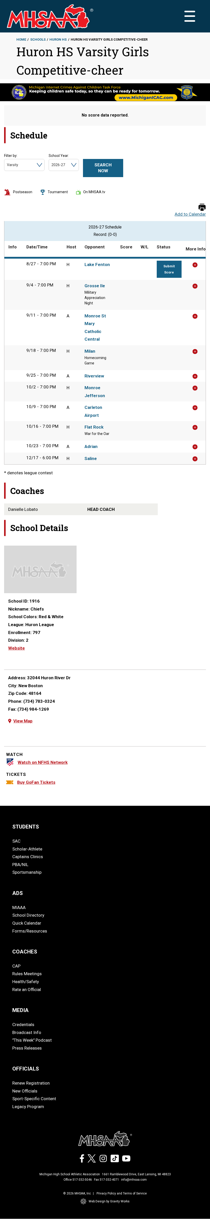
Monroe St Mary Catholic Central (95, 327)
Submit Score (169, 269)
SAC (16, 841)
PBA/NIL (20, 864)
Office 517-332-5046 (78, 1179)
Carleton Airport (93, 411)
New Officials (24, 1091)
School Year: (59, 156)
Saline (91, 458)
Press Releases (27, 1048)
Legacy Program (28, 1106)
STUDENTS (25, 827)
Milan (90, 351)
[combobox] (7, 165)
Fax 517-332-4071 (106, 1179)
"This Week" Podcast (32, 1040)
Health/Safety (25, 981)
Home (21, 39)
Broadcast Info (26, 1032)
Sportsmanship (26, 872)
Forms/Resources (29, 931)
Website (16, 648)
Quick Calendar (26, 923)
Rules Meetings (27, 973)
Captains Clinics (27, 856)
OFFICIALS (25, 1069)
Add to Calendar (190, 214)
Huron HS (58, 39)
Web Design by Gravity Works (109, 1201)
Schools (38, 39)
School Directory (28, 915)
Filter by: (10, 156)
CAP (16, 966)
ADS (17, 893)
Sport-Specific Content (34, 1098)
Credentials (23, 1024)
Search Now (103, 168)
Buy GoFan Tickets (36, 782)
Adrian (91, 446)
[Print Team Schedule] (202, 207)
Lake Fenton (97, 264)
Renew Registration (31, 1083)
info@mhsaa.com (134, 1179)
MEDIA (20, 1010)
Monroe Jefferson (95, 391)
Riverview (94, 375)
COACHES (24, 952)
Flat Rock (94, 427)
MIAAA (19, 907)
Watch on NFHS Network (43, 762)
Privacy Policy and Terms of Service (122, 1193)
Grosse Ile (95, 285)
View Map (23, 720)
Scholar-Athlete (27, 849)
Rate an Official (26, 989)
